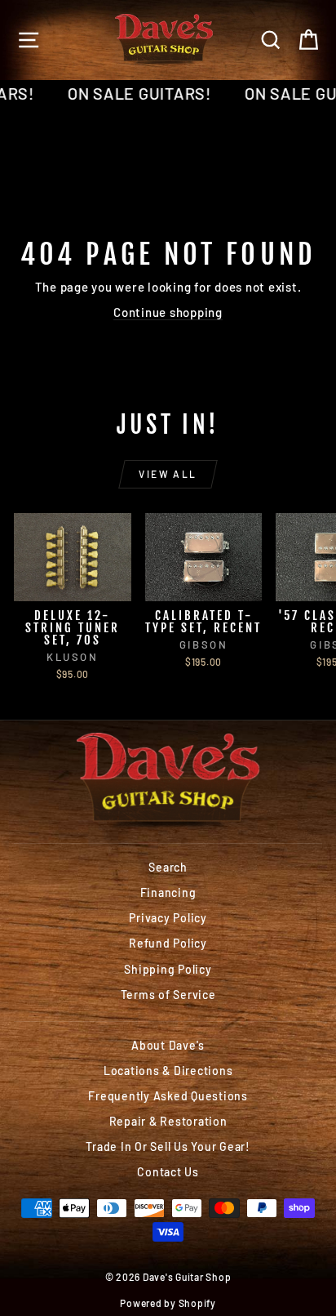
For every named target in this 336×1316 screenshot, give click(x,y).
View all (168, 474)
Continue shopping (168, 312)
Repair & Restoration (168, 1121)
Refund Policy (168, 943)
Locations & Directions (168, 1070)
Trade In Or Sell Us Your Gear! (168, 1146)
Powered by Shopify (168, 1303)
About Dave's (168, 1045)
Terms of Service (168, 994)
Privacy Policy (168, 918)
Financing (168, 892)
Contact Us (168, 1172)
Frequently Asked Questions (168, 1096)
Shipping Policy (167, 969)
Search (168, 867)
